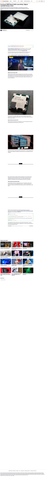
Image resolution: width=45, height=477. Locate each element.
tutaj (13, 475)
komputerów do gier (24, 50)
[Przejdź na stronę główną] (1, 1)
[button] (39, 1)
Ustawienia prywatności (33, 470)
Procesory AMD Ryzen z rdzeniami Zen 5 (13, 48)
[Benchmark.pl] (6, 1)
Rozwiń (20, 163)
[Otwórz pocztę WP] (37, 1)
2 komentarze (28, 30)
